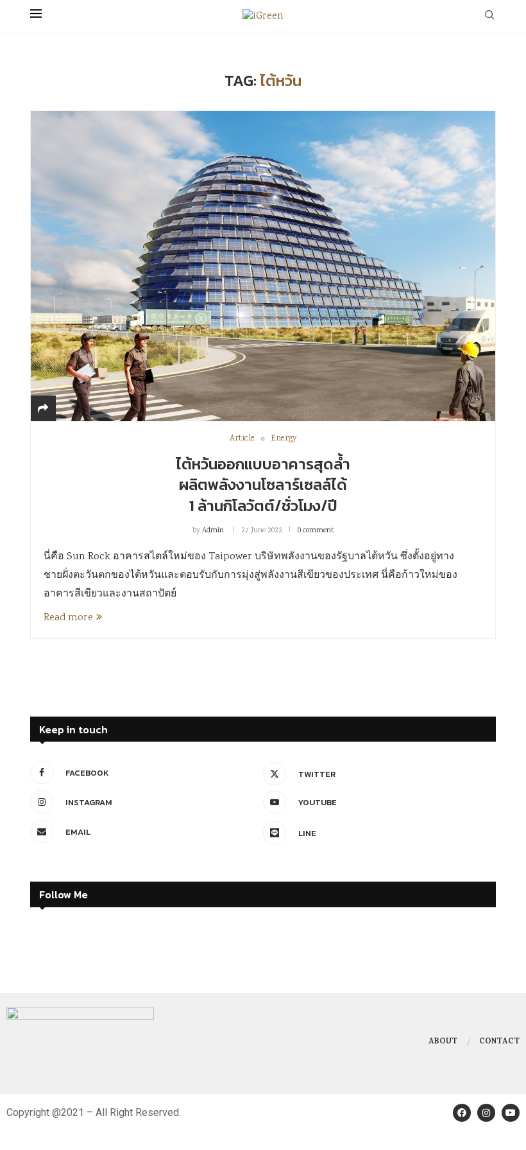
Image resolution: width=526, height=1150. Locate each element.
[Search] (489, 16)
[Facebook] (462, 1113)
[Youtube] (511, 1113)
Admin (213, 530)
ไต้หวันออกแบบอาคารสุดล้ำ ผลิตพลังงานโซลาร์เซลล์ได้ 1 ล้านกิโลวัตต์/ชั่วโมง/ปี (263, 485)
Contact (499, 1042)
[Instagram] (486, 1113)
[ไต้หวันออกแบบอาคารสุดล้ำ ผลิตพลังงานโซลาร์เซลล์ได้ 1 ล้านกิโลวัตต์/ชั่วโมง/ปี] (263, 265)
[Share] (43, 410)
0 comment (316, 530)
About (442, 1042)
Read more (68, 618)
